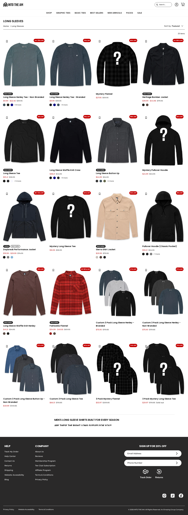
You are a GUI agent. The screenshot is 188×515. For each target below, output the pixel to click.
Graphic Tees (63, 13)
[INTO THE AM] (13, 5)
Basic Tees (80, 13)
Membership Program (45, 461)
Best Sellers (96, 13)
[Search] (157, 4)
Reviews (39, 456)
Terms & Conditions (44, 475)
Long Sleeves (18, 26)
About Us (39, 451)
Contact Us (9, 461)
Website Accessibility (14, 475)
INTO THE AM (139, 510)
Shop (49, 13)
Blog (6, 479)
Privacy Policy (41, 479)
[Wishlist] (7, 41)
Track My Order (11, 451)
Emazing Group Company (173, 510)
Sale (139, 13)
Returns (8, 465)
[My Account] (176, 5)
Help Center (10, 456)
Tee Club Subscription (45, 465)
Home (6, 26)
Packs (129, 13)
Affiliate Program (43, 470)
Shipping (8, 470)
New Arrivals (115, 13)
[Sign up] (177, 453)
